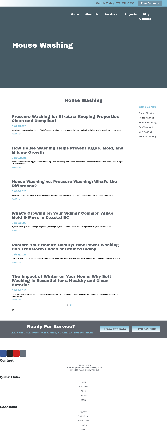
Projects (131, 14)
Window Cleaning (147, 137)
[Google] (23, 353)
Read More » (16, 134)
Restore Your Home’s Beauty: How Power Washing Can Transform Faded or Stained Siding (65, 247)
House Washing (146, 118)
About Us (91, 14)
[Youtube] (16, 353)
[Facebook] (3, 353)
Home (75, 14)
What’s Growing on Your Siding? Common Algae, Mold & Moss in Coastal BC (63, 215)
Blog (146, 14)
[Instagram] (10, 353)
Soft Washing (145, 132)
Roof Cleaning (146, 127)
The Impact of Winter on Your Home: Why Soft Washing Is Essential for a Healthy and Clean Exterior (61, 280)
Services (111, 14)
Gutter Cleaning (146, 113)
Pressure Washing (148, 122)
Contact (145, 18)
